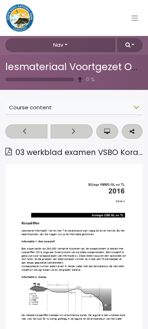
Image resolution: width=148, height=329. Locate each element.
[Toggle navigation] (135, 18)
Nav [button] (58, 45)
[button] (130, 45)
